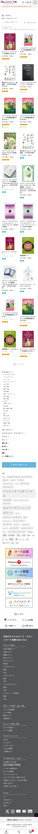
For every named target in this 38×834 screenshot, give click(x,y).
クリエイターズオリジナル (18, 493)
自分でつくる (6, 418)
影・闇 (5, 401)
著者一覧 (29, 2)
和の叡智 (11, 535)
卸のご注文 (8, 783)
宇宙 (33, 535)
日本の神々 (6, 406)
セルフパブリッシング (17, 507)
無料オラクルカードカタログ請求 (15, 780)
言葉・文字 (6, 425)
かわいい (5, 480)
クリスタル (7, 500)
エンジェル (25, 483)
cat (4, 477)
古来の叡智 (6, 391)
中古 (4, 672)
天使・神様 (6, 396)
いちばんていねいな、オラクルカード (19, 477)
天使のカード (7, 652)
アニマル (21, 480)
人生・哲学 (6, 384)
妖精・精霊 (6, 398)
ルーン (4, 531)
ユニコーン (5, 528)
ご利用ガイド (7, 751)
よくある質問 (7, 748)
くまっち (13, 480)
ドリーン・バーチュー (12, 517)
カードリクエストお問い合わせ (14, 777)
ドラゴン (17, 513)
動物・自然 (6, 389)
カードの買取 (7, 730)
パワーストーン (7, 521)
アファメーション (8, 483)
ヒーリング (7, 524)
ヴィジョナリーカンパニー (17, 532)
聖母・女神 (6, 415)
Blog (4, 805)
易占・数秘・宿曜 (7, 408)
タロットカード (9, 675)
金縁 (27, 539)
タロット (8, 512)
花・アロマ (6, 420)
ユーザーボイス (8, 745)
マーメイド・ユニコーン (9, 381)
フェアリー (17, 524)
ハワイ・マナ (6, 379)
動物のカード (7, 655)
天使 (18, 535)
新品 (4, 669)
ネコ (25, 517)
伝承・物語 (6, 386)
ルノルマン (14, 528)
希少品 (5, 663)
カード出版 (7, 712)
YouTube (6, 802)
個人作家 (30, 531)
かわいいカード (8, 661)
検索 (19, 831)
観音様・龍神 (6, 423)
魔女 (13, 543)
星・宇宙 (5, 411)
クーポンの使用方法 (10, 768)
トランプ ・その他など (12, 693)
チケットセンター (9, 774)
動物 (4, 535)
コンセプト (7, 742)
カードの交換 (7, 727)
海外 (4, 413)
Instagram (6, 799)
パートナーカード (19, 521)
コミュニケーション (8, 377)
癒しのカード (7, 658)
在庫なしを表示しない (11, 22)
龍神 (17, 543)
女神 (23, 535)
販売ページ (7, 715)
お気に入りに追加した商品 (23, 2)
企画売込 (6, 718)
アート (16, 483)
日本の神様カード (9, 649)
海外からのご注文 (10, 786)
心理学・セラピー (7, 403)
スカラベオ (6, 503)
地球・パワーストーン (8, 394)
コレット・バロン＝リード (21, 500)
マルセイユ (25, 524)
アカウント (6, 833)
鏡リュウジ (6, 543)
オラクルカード (8, 487)
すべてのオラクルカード (9, 374)
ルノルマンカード (27, 528)
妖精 (28, 535)
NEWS (5, 739)
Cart (29, 830)
